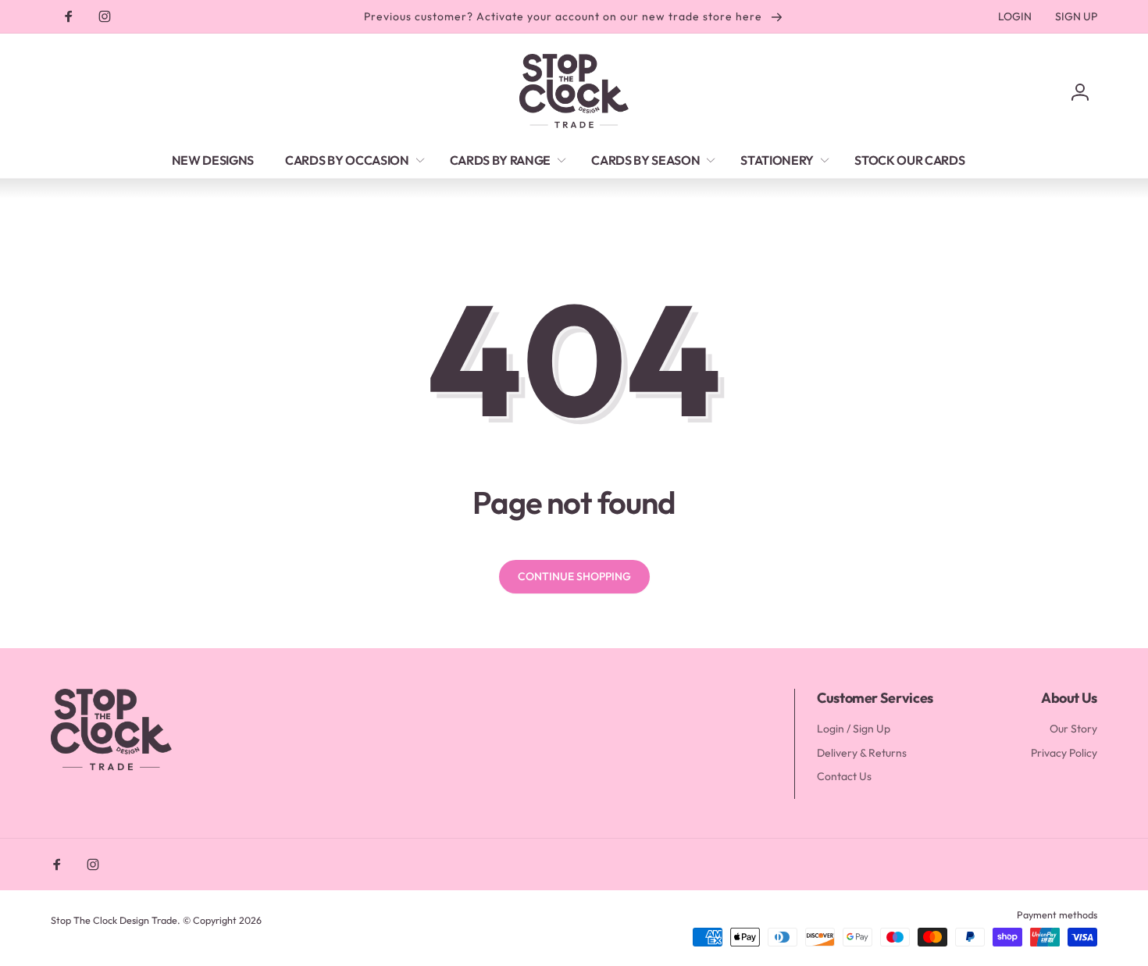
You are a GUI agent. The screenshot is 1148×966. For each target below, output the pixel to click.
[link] (1015, 16)
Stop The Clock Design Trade (114, 920)
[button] (351, 160)
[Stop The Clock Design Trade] (111, 768)
